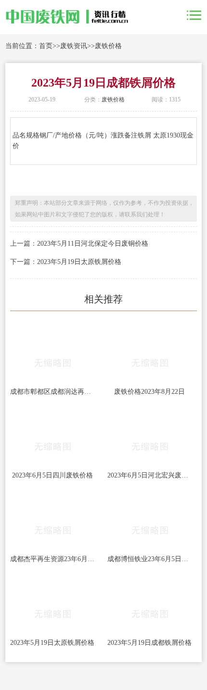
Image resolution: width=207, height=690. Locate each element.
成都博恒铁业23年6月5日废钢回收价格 (149, 559)
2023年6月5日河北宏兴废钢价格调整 (149, 475)
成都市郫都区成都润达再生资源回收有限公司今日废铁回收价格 (52, 391)
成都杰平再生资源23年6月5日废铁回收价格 (52, 559)
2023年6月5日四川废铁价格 (52, 475)
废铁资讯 (73, 46)
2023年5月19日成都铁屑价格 (149, 642)
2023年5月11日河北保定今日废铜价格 (92, 243)
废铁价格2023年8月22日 (149, 391)
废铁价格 (108, 46)
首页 (45, 46)
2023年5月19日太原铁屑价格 (79, 261)
